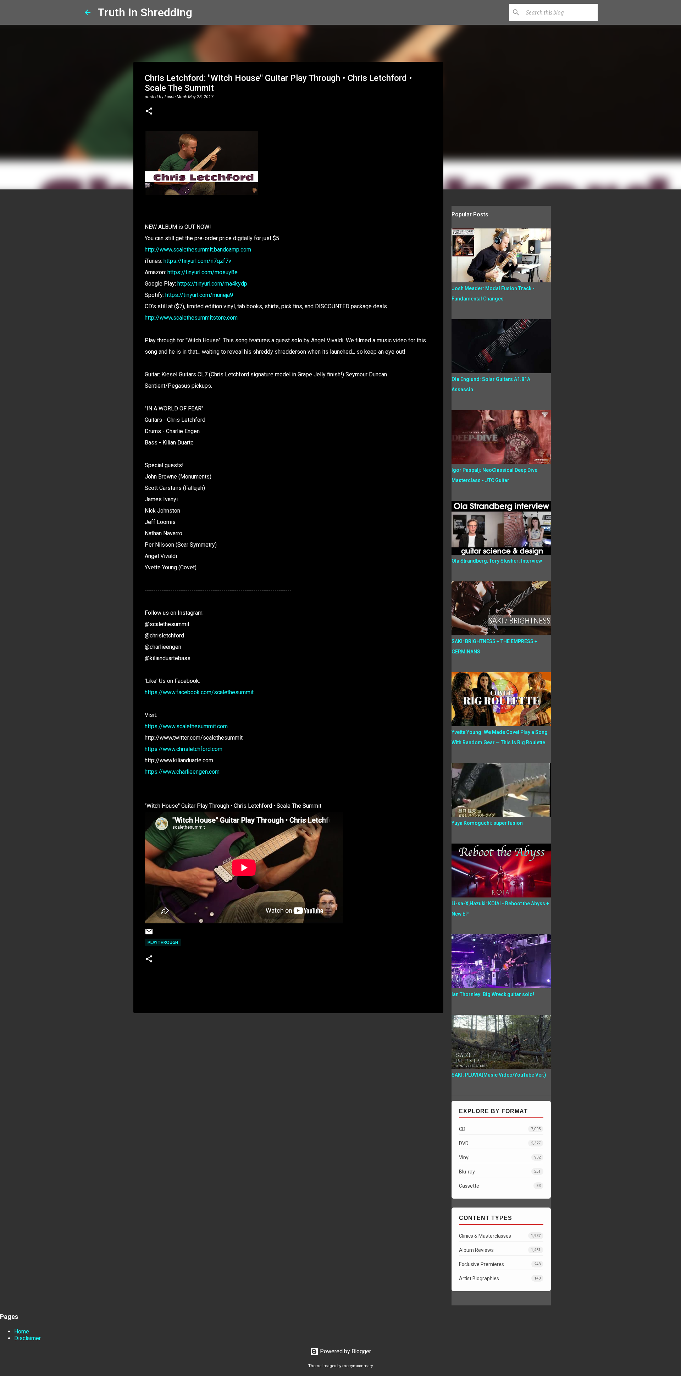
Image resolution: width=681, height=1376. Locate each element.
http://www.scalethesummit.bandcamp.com (198, 249)
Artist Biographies (500, 1278)
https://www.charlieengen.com (182, 771)
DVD (500, 1143)
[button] (149, 112)
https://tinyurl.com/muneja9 (199, 295)
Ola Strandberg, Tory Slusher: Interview (497, 561)
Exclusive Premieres (500, 1264)
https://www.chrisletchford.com (183, 749)
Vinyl (500, 1157)
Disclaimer (27, 1338)
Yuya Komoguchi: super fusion (487, 823)
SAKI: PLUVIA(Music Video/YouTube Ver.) (499, 1075)
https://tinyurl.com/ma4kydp (212, 283)
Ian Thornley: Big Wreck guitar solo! (493, 994)
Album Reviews (500, 1250)
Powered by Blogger (345, 1351)
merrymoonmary (357, 1366)
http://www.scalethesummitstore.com (191, 317)
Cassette (500, 1186)
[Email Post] (149, 934)
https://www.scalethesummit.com (186, 726)
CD (500, 1129)
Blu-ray (500, 1172)
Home (21, 1331)
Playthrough (163, 942)
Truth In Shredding (145, 12)
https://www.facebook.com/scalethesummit (199, 692)
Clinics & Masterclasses (500, 1236)
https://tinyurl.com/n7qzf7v (197, 261)
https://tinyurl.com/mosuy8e (202, 272)
